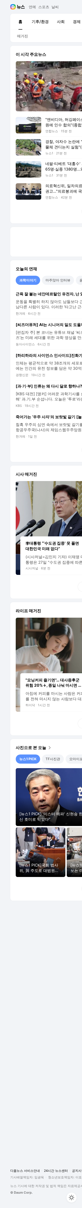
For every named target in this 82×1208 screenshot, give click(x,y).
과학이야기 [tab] (27, 280)
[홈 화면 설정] (72, 1198)
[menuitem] (20, 21)
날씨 (55, 7)
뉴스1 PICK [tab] (27, 759)
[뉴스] (21, 7)
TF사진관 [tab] (53, 759)
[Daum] (13, 7)
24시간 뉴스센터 (56, 1170)
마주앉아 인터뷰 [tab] (58, 280)
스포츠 (43, 7)
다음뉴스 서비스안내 (25, 1170)
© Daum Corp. (21, 1192)
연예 (32, 7)
